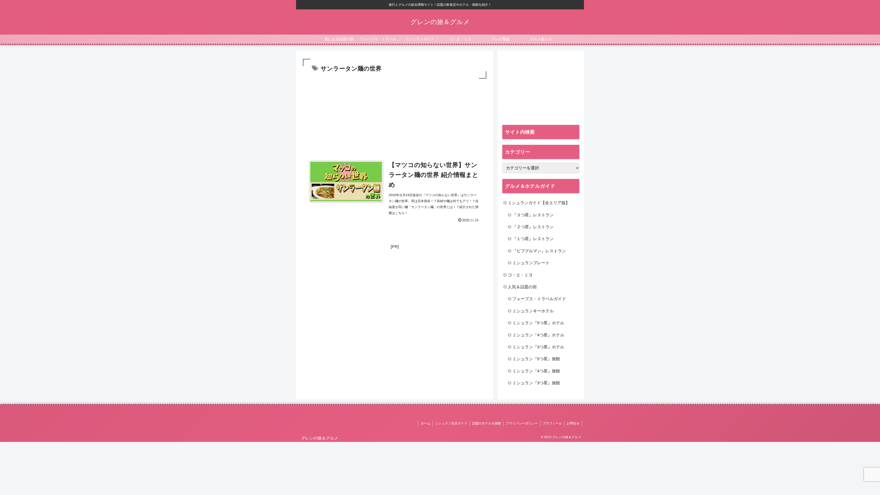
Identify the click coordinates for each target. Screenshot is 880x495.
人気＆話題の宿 (522, 287)
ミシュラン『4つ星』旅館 (536, 371)
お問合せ (573, 423)
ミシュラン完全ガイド (451, 423)
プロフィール (552, 423)
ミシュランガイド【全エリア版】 (539, 203)
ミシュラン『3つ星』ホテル (538, 347)
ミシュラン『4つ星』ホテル (538, 335)
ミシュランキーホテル (533, 311)
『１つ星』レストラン (533, 238)
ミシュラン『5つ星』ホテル (538, 323)
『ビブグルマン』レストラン (539, 251)
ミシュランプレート (531, 263)
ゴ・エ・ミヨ (520, 275)
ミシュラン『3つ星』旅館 (536, 383)
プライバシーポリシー (522, 423)
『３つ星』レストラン (533, 215)
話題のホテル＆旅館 (486, 423)
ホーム (425, 423)
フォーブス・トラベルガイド (539, 299)
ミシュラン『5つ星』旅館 (536, 359)
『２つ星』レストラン (533, 227)
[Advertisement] (394, 114)
